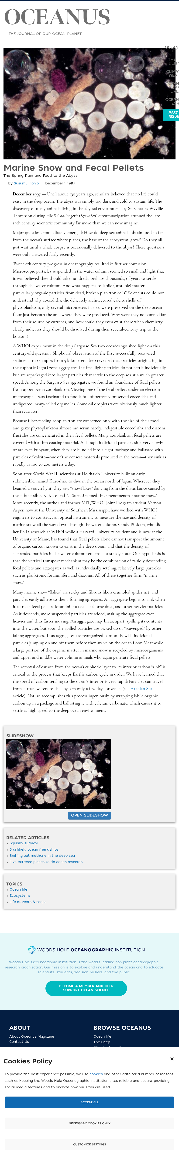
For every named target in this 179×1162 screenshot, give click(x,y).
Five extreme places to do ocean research (46, 862)
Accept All (90, 1102)
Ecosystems (20, 895)
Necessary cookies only (89, 1123)
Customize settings (89, 1144)
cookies (96, 1074)
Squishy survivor (24, 843)
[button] (172, 1059)
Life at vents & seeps (28, 902)
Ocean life (18, 889)
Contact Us (19, 1042)
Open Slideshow (89, 815)
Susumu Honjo (26, 183)
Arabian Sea (141, 689)
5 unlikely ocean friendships (34, 849)
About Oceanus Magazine (31, 1036)
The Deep (103, 1042)
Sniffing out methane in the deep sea (42, 855)
